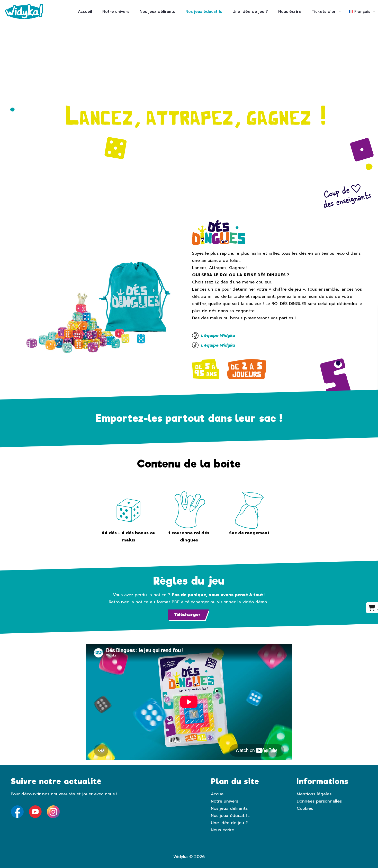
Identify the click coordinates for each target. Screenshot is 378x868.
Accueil (218, 794)
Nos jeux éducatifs (230, 816)
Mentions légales (314, 794)
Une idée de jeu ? (229, 823)
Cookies (305, 808)
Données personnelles (319, 801)
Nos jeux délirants (229, 808)
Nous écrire (222, 830)
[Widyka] (24, 11)
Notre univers (224, 801)
